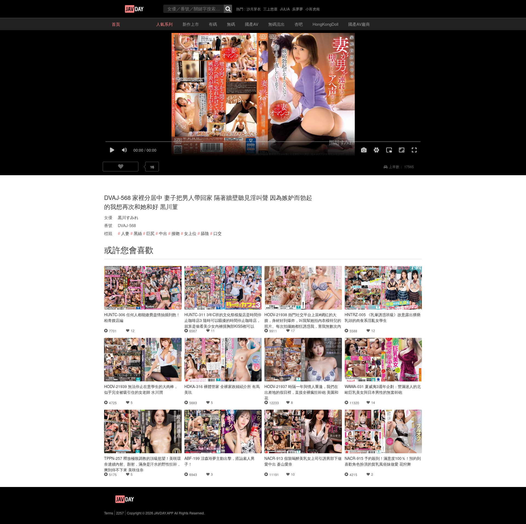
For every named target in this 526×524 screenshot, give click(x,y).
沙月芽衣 (254, 9)
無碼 (231, 24)
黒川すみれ (128, 217)
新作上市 (190, 24)
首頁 (116, 24)
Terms (108, 513)
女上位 (190, 233)
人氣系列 (164, 24)
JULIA (285, 9)
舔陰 (205, 233)
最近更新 (138, 24)
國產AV (251, 24)
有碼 (213, 24)
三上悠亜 (270, 9)
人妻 (125, 233)
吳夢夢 (297, 9)
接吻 (175, 233)
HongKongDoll (325, 24)
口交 (217, 233)
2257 (120, 513)
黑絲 (138, 233)
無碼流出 (276, 24)
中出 (163, 233)
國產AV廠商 (359, 24)
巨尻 (150, 233)
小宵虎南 (312, 9)
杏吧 (299, 24)
